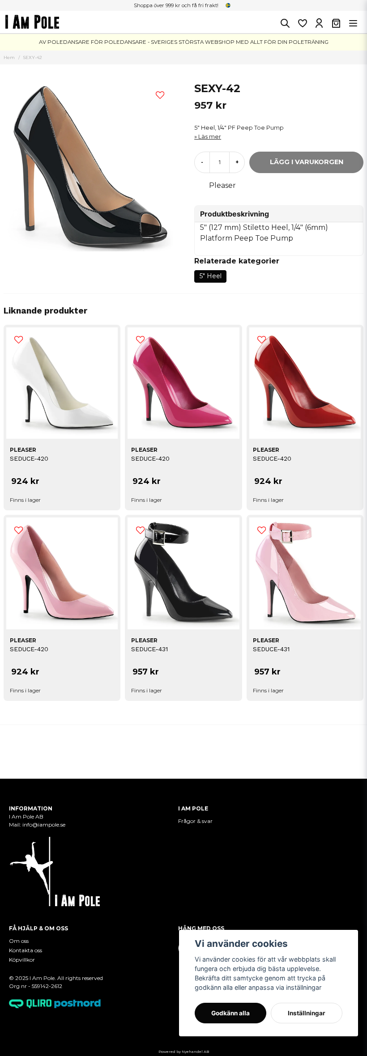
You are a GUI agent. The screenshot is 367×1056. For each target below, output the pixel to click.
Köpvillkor (22, 959)
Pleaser (222, 185)
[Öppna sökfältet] (285, 23)
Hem (9, 57)
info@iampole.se (44, 824)
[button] (228, 5)
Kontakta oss (25, 950)
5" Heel (211, 276)
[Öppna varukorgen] (336, 23)
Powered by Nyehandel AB (183, 1051)
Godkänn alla (230, 1013)
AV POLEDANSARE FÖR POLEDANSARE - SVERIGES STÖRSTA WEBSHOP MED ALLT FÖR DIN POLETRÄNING (184, 42)
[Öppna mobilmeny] (353, 23)
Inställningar (306, 1013)
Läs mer (209, 136)
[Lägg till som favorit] (302, 23)
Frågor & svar (195, 821)
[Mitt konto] (319, 23)
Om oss (19, 940)
